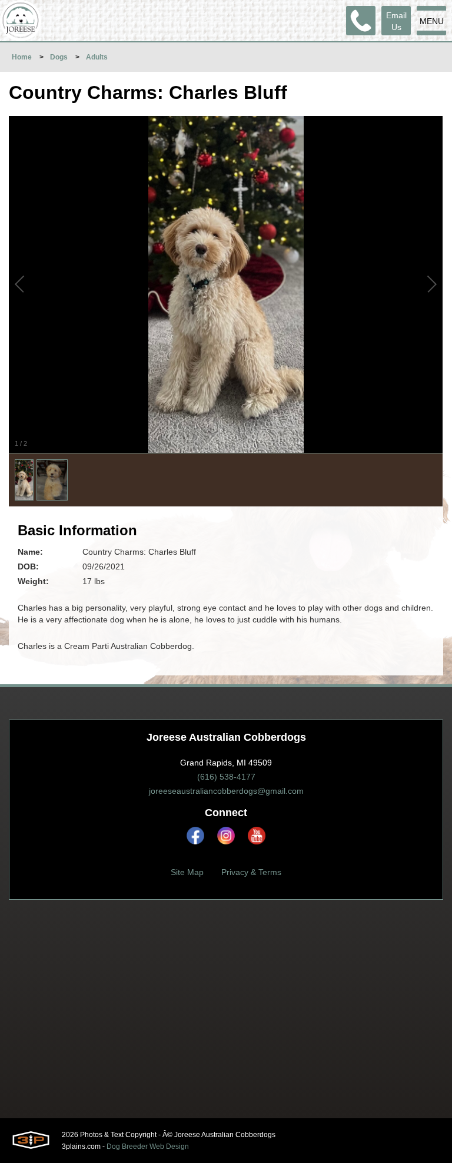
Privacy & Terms (251, 872)
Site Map (187, 872)
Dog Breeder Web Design (148, 1146)
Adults (97, 57)
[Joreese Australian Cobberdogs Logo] (20, 20)
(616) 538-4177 (226, 776)
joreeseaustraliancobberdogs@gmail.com (226, 791)
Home (22, 57)
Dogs (59, 57)
